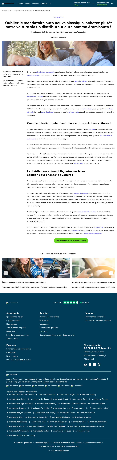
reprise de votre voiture (87, 212)
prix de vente (74, 112)
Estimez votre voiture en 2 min (98, 320)
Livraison (43, 331)
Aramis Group (12, 338)
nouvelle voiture (81, 81)
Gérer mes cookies (93, 442)
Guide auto (44, 320)
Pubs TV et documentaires (17, 335)
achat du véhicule (47, 112)
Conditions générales (23, 442)
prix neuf (91, 129)
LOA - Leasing (12, 356)
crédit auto (98, 227)
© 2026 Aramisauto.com (58, 450)
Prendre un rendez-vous (94, 352)
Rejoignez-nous (12, 320)
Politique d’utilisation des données (67, 442)
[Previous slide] (6, 273)
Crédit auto (11, 352)
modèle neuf (78, 163)
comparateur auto (81, 193)
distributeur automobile (45, 72)
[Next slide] (111, 273)
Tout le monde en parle (16, 328)
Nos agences (11, 324)
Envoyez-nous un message (95, 355)
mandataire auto (33, 75)
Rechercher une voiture (49, 317)
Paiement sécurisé (46, 446)
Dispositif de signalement (68, 446)
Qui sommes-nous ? (14, 317)
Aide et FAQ (89, 359)
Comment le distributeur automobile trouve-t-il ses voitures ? (13, 74)
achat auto (76, 230)
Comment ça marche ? (94, 317)
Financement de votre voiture (18, 349)
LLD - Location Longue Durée (18, 360)
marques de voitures (35, 97)
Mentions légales (42, 442)
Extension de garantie (49, 328)
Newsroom (10, 331)
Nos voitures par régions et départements (57, 335)
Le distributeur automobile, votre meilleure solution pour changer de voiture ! (13, 83)
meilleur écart (87, 109)
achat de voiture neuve (93, 234)
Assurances (44, 324)
